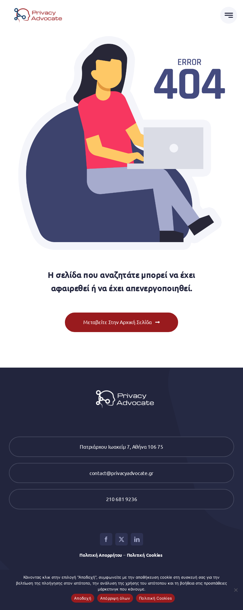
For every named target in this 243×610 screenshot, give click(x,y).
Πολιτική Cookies (145, 555)
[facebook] (106, 539)
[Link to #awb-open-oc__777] (228, 15)
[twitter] (121, 539)
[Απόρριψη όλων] (236, 590)
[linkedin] (137, 539)
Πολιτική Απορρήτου (100, 555)
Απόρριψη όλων (115, 598)
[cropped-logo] (36, 6)
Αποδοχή (82, 598)
